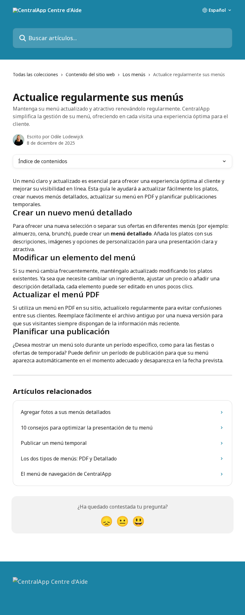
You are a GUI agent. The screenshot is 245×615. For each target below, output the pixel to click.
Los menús (133, 74)
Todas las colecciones (35, 74)
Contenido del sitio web (90, 74)
